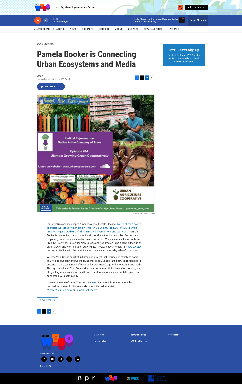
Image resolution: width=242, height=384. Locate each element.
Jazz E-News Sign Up (184, 50)
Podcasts (87, 29)
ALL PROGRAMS (42, 29)
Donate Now (197, 7)
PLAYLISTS (58, 29)
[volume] (46, 20)
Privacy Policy (100, 341)
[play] (37, 20)
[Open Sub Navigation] (66, 29)
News (73, 29)
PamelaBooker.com (86, 290)
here (93, 282)
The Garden (134, 246)
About (118, 29)
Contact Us (99, 335)
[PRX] (132, 378)
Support (133, 29)
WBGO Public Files (139, 341)
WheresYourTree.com (59, 290)
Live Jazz (173, 29)
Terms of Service (138, 335)
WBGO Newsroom (45, 43)
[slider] (50, 20)
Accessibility (173, 335)
